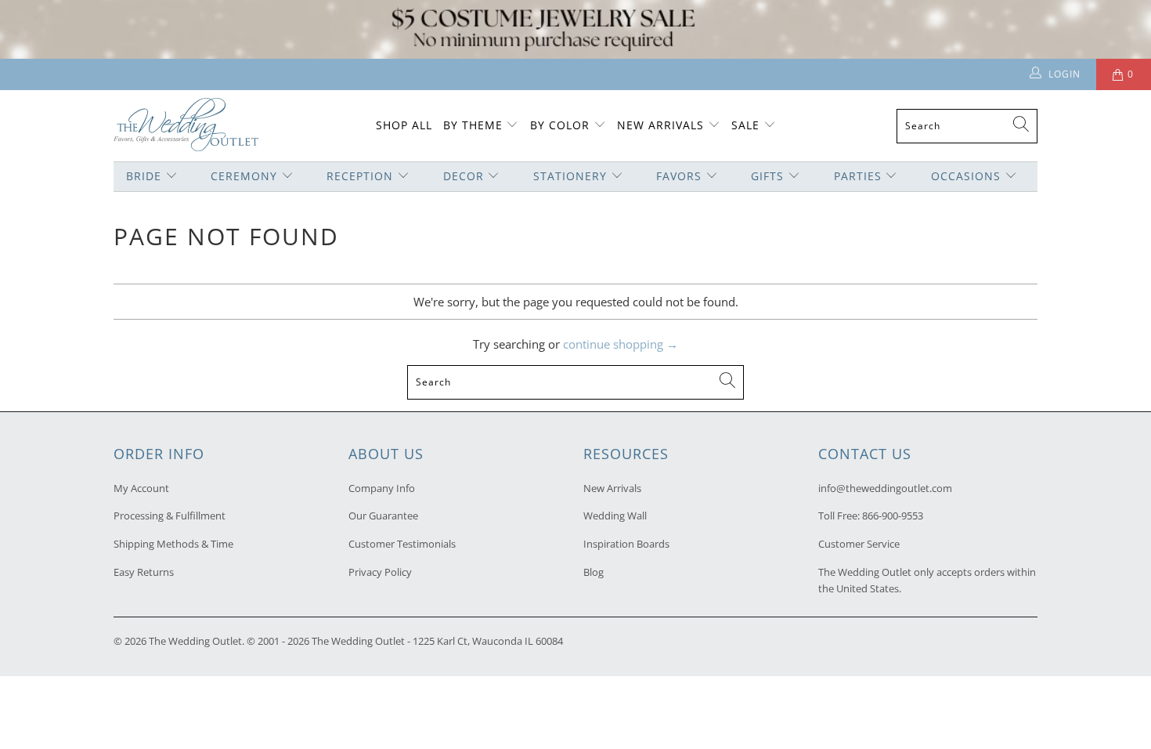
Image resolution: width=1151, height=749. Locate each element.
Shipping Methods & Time (173, 544)
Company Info (381, 488)
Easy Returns (144, 572)
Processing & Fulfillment (170, 515)
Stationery (570, 175)
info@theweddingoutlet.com (885, 488)
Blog (593, 572)
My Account (141, 488)
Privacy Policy (380, 572)
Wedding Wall (615, 515)
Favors (679, 175)
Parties (858, 175)
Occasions (966, 175)
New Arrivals (662, 125)
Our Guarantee (383, 515)
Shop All (404, 125)
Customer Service (859, 544)
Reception (360, 175)
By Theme (473, 125)
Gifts (767, 175)
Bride (143, 175)
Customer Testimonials (402, 544)
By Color (560, 125)
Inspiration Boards (626, 544)
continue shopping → (620, 344)
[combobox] (967, 126)
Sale (745, 125)
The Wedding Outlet (195, 641)
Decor (463, 175)
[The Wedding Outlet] (186, 126)
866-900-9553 (892, 515)
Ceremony (244, 175)
